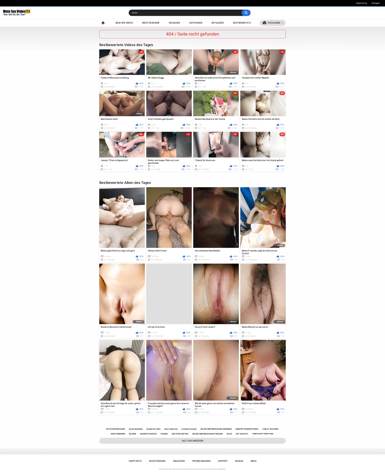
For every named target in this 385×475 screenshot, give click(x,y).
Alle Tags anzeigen (192, 441)
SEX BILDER (174, 23)
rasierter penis (153, 429)
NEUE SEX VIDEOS (124, 23)
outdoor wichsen (115, 429)
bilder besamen (136, 429)
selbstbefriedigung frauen (207, 434)
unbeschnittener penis (262, 434)
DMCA (253, 461)
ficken (164, 434)
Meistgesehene (150, 23)
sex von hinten (180, 434)
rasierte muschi (148, 434)
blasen (132, 434)
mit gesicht (242, 434)
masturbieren (118, 434)
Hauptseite (103, 23)
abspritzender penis (247, 429)
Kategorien (195, 23)
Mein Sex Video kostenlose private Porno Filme (187, 469)
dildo (229, 434)
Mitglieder (218, 23)
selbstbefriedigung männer (216, 429)
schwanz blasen (188, 429)
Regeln (239, 461)
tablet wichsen (270, 429)
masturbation (170, 429)
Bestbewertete (242, 23)
